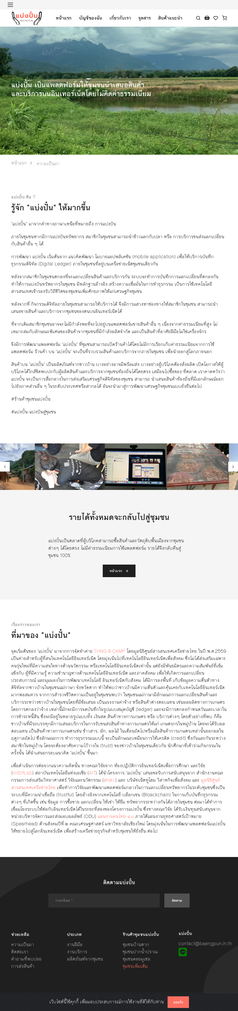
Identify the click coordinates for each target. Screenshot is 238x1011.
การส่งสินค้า (22, 966)
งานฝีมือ (75, 944)
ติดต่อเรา (19, 951)
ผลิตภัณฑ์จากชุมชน (85, 959)
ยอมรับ (178, 1002)
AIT (92, 773)
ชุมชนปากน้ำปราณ (140, 951)
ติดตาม (177, 900)
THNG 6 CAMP (109, 651)
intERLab (22, 773)
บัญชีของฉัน (90, 18)
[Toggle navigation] (10, 5)
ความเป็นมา (22, 944)
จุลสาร (144, 18)
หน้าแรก (64, 18)
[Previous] (5, 467)
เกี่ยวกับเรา (120, 18)
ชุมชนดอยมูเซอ (136, 959)
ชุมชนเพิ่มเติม (135, 966)
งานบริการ (77, 951)
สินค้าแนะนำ (170, 18)
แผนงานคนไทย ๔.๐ (116, 816)
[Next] (233, 467)
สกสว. (109, 780)
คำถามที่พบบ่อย (26, 959)
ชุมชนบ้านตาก (136, 944)
